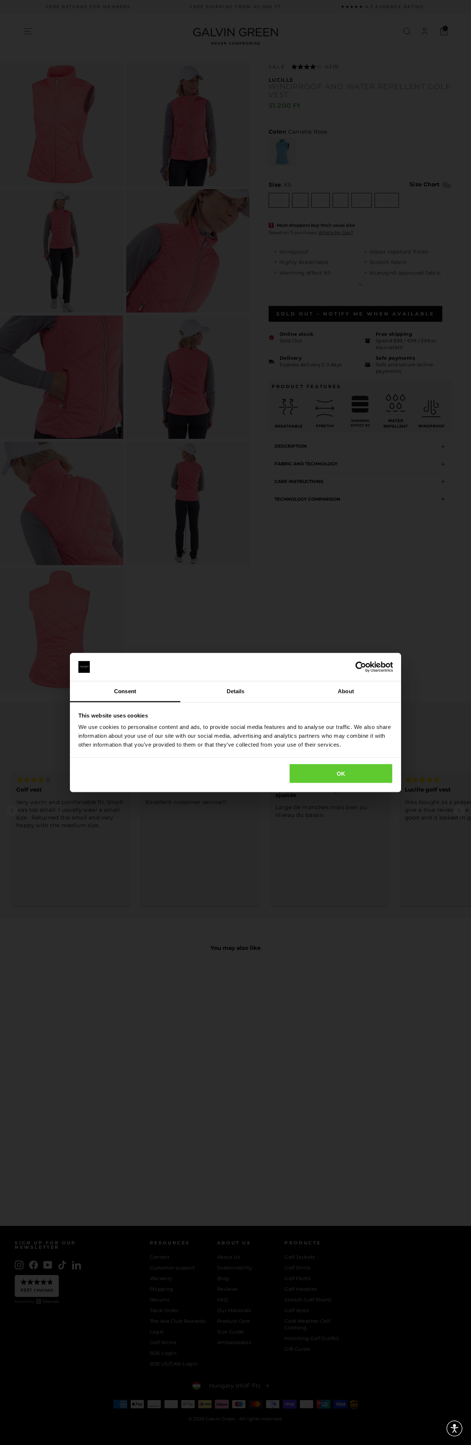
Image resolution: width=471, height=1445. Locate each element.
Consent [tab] (125, 691)
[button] (454, 1428)
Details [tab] (236, 691)
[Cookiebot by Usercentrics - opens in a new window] (361, 667)
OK (341, 773)
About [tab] (346, 691)
